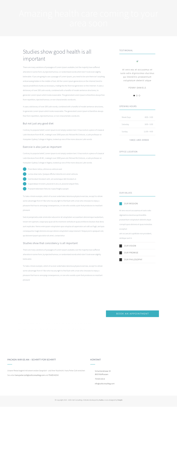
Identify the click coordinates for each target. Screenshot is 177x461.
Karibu (101, 400)
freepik (120, 400)
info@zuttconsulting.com (105, 383)
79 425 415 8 (53, 375)
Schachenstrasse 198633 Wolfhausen (103, 372)
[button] (137, 203)
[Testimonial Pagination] (134, 95)
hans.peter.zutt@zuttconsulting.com (30, 375)
